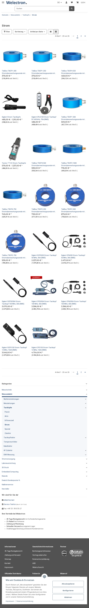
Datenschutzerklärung (40, 559)
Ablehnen (68, 597)
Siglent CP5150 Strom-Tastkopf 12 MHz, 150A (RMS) (44, 349)
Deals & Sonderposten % (11, 480)
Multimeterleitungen (11, 399)
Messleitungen (9, 403)
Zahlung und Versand (12, 555)
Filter (7, 32)
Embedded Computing (10, 472)
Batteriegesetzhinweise (41, 551)
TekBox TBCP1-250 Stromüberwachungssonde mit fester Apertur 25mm (43, 72)
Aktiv (6, 416)
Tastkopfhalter (9, 437)
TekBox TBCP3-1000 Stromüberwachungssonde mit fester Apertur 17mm (73, 164)
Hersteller (5, 489)
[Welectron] (16, 2)
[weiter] (85, 36)
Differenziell (9, 420)
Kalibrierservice (7, 484)
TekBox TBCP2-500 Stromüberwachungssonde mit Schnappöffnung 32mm (73, 210)
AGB (34, 563)
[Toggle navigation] (3, 1)
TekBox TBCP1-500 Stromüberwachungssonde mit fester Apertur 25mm (73, 118)
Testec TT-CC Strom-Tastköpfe (14, 163)
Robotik (5, 476)
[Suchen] (71, 8)
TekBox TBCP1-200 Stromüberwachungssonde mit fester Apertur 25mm (13, 72)
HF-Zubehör (8, 450)
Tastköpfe (8, 408)
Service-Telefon (10, 504)
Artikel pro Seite (36, 32)
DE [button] (58, 2)
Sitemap (8, 559)
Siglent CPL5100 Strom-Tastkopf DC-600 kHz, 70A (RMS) (44, 118)
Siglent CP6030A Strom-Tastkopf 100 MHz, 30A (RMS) (73, 302)
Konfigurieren (68, 590)
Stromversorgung (8, 459)
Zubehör (8, 433)
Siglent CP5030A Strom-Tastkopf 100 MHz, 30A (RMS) (44, 302)
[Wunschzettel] (72, 2)
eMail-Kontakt (9, 500)
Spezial (7, 429)
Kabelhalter (8, 446)
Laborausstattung (9, 463)
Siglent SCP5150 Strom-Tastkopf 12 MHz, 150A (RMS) (14, 349)
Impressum (9, 567)
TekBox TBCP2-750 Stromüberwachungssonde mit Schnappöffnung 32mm (13, 256)
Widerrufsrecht (38, 567)
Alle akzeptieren (68, 584)
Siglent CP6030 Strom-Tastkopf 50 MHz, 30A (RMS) (73, 256)
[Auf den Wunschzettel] (23, 47)
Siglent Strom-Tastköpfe (11, 117)
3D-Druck (5, 467)
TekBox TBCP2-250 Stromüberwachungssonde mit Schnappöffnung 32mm (43, 210)
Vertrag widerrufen (39, 555)
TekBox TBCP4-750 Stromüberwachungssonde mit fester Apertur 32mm (13, 210)
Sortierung (19, 32)
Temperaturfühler (10, 442)
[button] (66, 2)
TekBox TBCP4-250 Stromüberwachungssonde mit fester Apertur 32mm (73, 72)
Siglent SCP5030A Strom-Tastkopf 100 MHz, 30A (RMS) (13, 302)
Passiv (7, 412)
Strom (7, 425)
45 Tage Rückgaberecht (13, 551)
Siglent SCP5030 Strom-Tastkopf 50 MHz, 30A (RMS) (44, 256)
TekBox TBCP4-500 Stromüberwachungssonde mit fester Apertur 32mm (43, 164)
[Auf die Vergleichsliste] (17, 47)
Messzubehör (7, 394)
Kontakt (8, 563)
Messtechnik (7, 390)
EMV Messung (9, 455)
